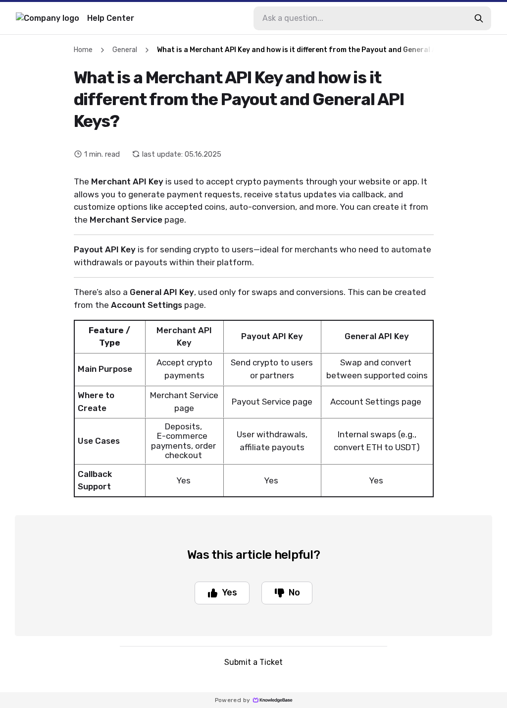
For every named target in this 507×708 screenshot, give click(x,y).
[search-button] (479, 18)
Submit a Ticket (253, 662)
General (124, 50)
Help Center (110, 18)
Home (83, 50)
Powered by (233, 700)
